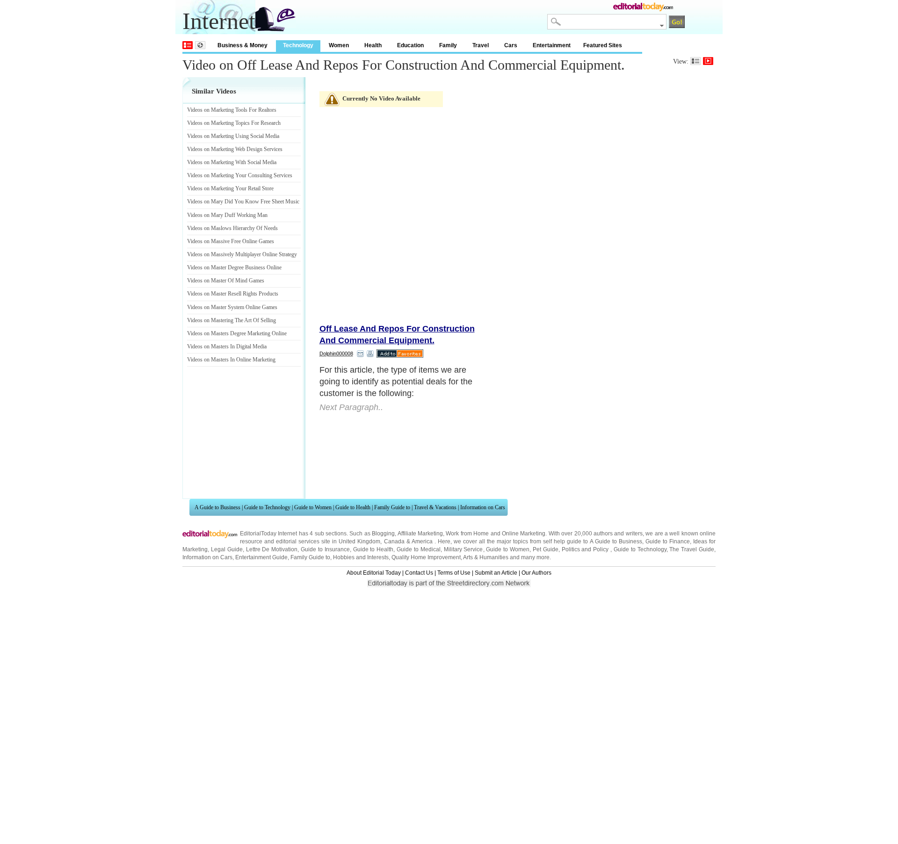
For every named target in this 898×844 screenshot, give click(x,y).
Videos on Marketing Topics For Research (234, 123)
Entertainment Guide (261, 557)
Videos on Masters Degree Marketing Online (237, 333)
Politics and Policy (586, 549)
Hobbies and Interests (361, 557)
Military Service (463, 549)
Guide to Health (352, 507)
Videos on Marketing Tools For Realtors (231, 110)
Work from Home (467, 533)
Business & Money (242, 45)
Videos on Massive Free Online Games (230, 241)
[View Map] (200, 45)
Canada (394, 541)
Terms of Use (454, 573)
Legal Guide (227, 549)
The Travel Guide (691, 549)
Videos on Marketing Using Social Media (233, 136)
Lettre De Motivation (272, 549)
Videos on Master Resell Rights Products (232, 293)
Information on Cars (482, 507)
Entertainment (552, 45)
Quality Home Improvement (426, 557)
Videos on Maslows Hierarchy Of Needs (232, 228)
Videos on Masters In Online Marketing (231, 359)
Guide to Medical (419, 549)
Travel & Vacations (435, 507)
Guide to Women (313, 507)
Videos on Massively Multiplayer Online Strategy (242, 254)
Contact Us (419, 573)
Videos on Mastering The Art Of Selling (231, 320)
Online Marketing (523, 533)
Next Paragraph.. (351, 407)
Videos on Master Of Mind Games (225, 280)
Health (373, 45)
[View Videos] (708, 61)
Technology (298, 45)
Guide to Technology (267, 507)
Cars (510, 45)
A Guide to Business (217, 507)
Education (410, 45)
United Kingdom (359, 541)
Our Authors (536, 573)
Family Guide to (392, 507)
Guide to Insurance (325, 549)
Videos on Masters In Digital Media (227, 346)
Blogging (383, 533)
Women (339, 45)
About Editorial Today (374, 573)
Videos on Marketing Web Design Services (234, 149)
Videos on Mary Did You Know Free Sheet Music (243, 201)
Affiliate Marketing (420, 533)
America (422, 541)
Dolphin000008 (336, 353)
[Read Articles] (695, 61)
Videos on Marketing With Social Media (231, 162)
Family (448, 45)
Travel (480, 45)
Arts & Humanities (485, 557)
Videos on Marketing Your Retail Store (230, 188)
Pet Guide (545, 549)
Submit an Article (496, 573)
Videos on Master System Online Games (232, 307)
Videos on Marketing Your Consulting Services (239, 175)
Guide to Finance (667, 541)
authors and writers (618, 533)
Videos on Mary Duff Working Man (227, 215)
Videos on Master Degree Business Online (234, 267)
